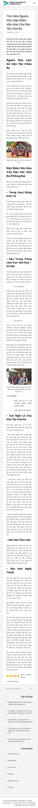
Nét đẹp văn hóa (13, 681)
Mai (18, 32)
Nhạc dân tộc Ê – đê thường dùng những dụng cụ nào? (23, 403)
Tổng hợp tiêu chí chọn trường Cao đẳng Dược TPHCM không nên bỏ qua (19, 731)
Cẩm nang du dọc (13, 754)
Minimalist (18, 805)
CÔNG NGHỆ (12, 760)
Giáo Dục (11, 774)
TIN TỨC (11, 787)
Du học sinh (12, 767)
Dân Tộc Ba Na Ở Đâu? (23, 410)
